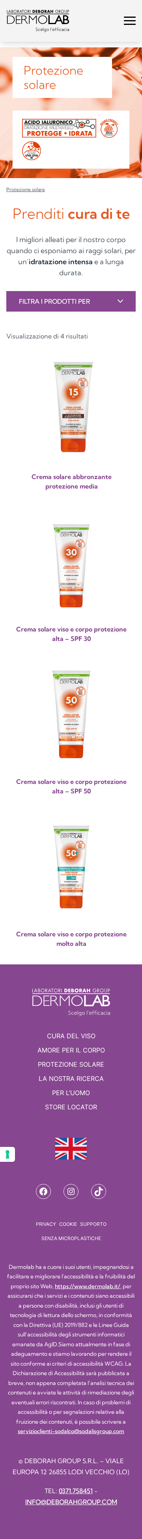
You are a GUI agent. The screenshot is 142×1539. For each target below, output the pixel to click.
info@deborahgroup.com (71, 1502)
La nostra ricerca (71, 1078)
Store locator (71, 1107)
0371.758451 (76, 1491)
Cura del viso (71, 1036)
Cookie (68, 1224)
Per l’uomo (71, 1093)
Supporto (93, 1224)
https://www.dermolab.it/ (87, 1286)
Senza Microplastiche (71, 1238)
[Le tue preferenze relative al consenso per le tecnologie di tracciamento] (7, 1154)
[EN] (71, 1148)
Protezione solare (71, 1064)
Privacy (46, 1224)
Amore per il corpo (71, 1050)
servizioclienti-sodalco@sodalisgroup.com (71, 1431)
